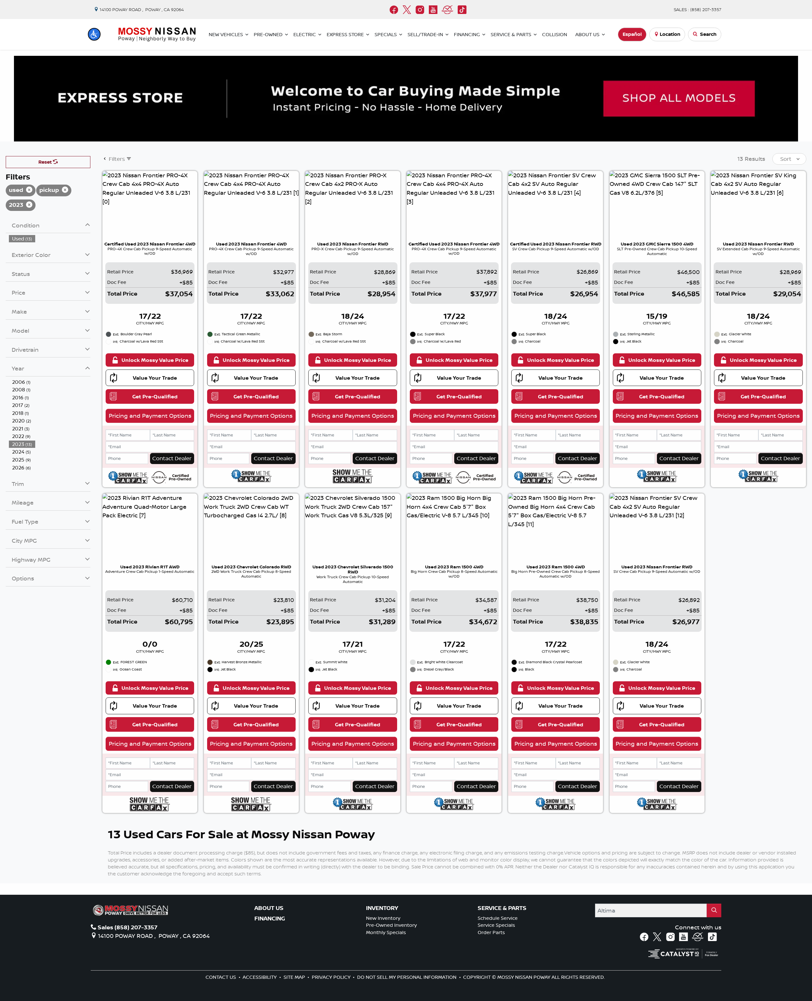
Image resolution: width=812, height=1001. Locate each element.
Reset (45, 162)
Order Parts (491, 932)
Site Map (295, 977)
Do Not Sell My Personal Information (407, 977)
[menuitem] (50, 239)
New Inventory (383, 918)
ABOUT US (269, 908)
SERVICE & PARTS (502, 908)
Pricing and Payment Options (150, 415)
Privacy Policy (332, 977)
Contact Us (221, 977)
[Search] (714, 910)
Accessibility (260, 977)
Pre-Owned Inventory (391, 925)
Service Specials (496, 925)
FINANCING (269, 918)
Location (670, 34)
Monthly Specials (386, 932)
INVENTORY (382, 908)
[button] (94, 34)
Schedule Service (498, 918)
